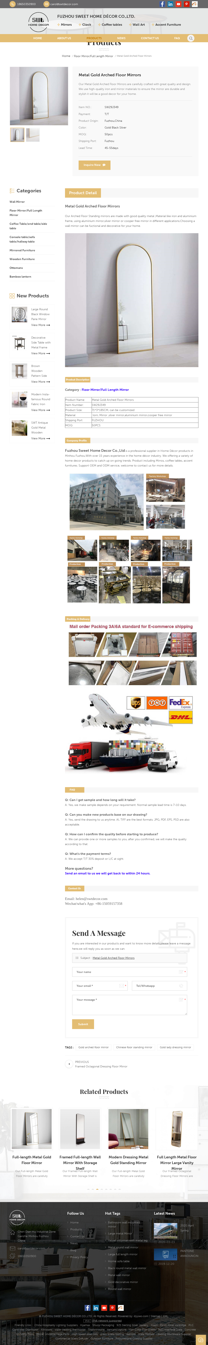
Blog (73, 1250)
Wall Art (139, 25)
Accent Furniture (168, 25)
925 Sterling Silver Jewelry (132, 1325)
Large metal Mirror (120, 1233)
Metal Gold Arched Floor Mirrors (113, 957)
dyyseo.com (141, 1316)
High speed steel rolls (85, 1334)
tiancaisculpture (116, 1329)
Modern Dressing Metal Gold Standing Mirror (80, 1160)
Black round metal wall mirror (127, 1268)
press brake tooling (112, 1334)
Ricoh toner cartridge (173, 1325)
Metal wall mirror (119, 1275)
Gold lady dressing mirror (175, 1047)
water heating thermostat (70, 1329)
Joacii (154, 1325)
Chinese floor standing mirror (134, 1047)
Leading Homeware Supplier (173, 1334)
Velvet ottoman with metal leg (127, 1240)
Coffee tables (112, 25)
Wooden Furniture (22, 259)
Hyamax (85, 1325)
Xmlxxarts (46, 1329)
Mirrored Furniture (22, 250)
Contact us (77, 1236)
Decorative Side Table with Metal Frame (41, 342)
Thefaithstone (96, 1329)
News (121, 38)
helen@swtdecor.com (91, 899)
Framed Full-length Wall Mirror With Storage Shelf (31, 1160)
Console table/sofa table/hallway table (22, 239)
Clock (86, 25)
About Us (64, 38)
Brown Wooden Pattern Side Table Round (39, 371)
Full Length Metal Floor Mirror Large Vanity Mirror (128, 1160)
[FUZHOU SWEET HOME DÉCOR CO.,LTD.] (38, 21)
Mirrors (66, 25)
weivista (131, 1334)
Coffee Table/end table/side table (28, 226)
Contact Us (150, 38)
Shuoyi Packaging (103, 1325)
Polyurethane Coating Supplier (134, 1338)
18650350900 (26, 4)
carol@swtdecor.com (64, 4)
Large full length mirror (123, 1254)
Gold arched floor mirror (93, 1047)
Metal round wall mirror (123, 1247)
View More (38, 325)
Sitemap (155, 1316)
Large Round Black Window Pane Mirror (40, 314)
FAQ (177, 38)
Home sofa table (119, 1261)
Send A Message (201, 1340)
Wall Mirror (17, 201)
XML (165, 1316)
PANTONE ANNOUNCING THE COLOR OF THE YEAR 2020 (189, 1253)
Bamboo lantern (20, 276)
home (66, 56)
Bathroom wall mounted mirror (124, 1224)
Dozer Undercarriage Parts (53, 1334)
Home (37, 38)
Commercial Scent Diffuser (71, 1338)
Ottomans (16, 267)
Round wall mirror (119, 1289)
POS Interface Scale (170, 1329)
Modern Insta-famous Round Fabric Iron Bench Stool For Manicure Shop (40, 400)
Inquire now (92, 164)
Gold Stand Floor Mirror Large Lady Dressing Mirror (177, 1160)
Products (94, 38)
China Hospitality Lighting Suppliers (56, 1325)
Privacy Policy (79, 1257)
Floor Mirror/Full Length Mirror (93, 56)
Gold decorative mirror (123, 1282)
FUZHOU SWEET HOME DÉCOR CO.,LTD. (96, 16)
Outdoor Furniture (102, 1338)
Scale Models (146, 1334)
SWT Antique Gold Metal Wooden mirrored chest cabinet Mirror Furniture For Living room (41, 428)
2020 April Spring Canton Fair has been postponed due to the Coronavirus (188, 1228)
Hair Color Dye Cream (142, 1329)
